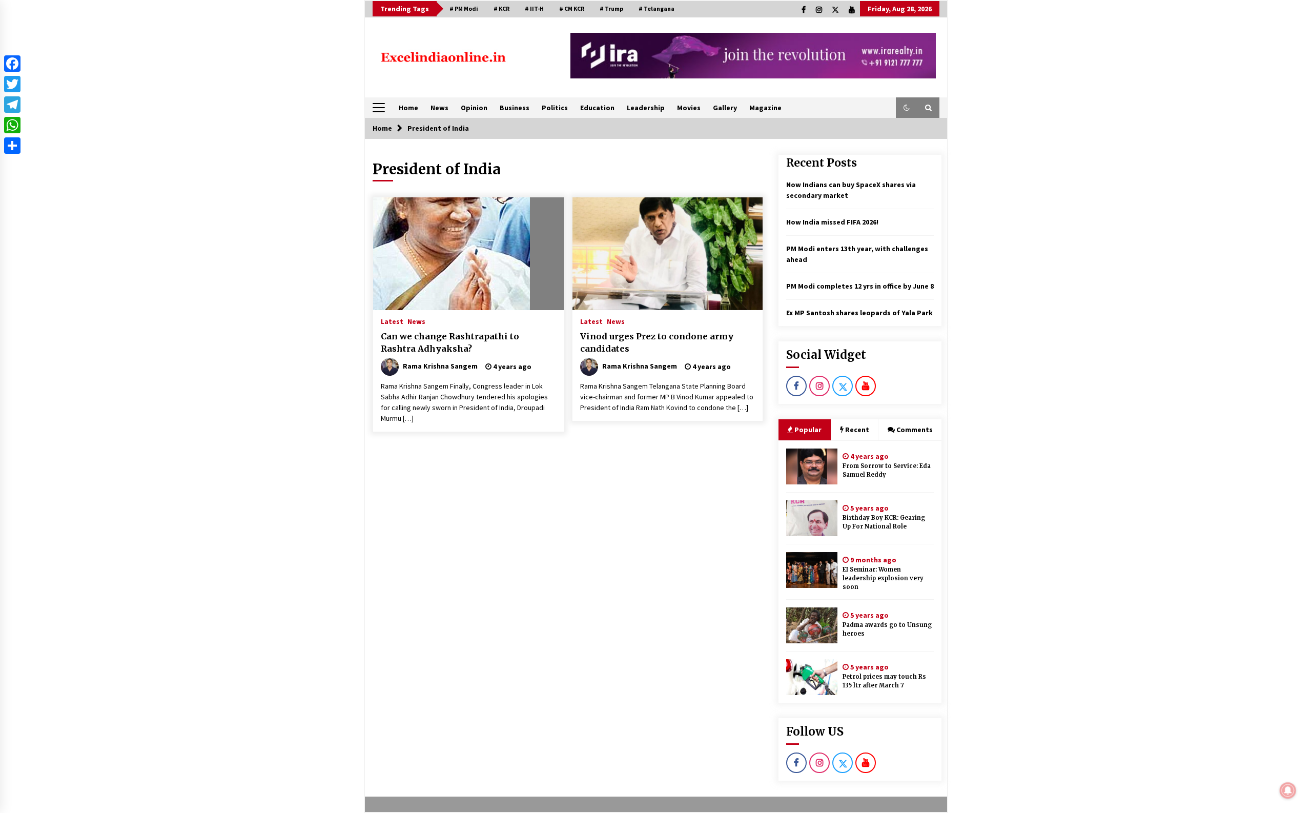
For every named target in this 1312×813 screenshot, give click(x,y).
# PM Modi (463, 8)
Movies (689, 107)
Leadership (646, 107)
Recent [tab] (857, 429)
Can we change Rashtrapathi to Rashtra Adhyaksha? (450, 342)
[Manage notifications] (1288, 790)
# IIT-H (534, 8)
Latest (392, 321)
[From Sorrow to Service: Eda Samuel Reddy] (811, 466)
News (439, 107)
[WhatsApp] (12, 125)
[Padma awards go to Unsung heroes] (811, 625)
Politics (555, 107)
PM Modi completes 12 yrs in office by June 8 (860, 286)
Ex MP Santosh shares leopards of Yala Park (859, 312)
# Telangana (656, 8)
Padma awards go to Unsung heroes (887, 629)
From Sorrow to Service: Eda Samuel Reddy (887, 470)
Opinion (474, 107)
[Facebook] (12, 63)
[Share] (12, 145)
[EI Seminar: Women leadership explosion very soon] (811, 570)
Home (408, 107)
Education (597, 107)
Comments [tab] (914, 429)
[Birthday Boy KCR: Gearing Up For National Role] (811, 518)
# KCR (501, 8)
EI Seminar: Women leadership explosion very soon (883, 578)
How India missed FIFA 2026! (832, 222)
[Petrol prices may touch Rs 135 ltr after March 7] (811, 677)
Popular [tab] (807, 429)
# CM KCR (571, 8)
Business (514, 107)
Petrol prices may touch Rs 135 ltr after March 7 (884, 681)
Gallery (725, 107)
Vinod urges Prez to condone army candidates (656, 342)
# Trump (611, 8)
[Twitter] (12, 84)
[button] (906, 107)
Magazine (765, 107)
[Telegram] (12, 104)
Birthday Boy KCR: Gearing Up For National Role (884, 522)
